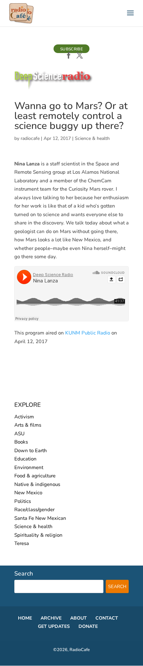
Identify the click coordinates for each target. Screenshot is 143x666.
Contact (106, 618)
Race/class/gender (34, 509)
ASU (19, 433)
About (78, 618)
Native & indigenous (37, 484)
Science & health (92, 138)
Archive (51, 618)
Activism (24, 416)
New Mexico (28, 492)
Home (25, 618)
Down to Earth (30, 450)
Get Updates (54, 626)
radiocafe (30, 138)
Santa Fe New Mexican (40, 518)
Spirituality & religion (38, 535)
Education (25, 458)
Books (21, 442)
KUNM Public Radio (87, 333)
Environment (28, 467)
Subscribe (71, 49)
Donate (88, 626)
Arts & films (27, 425)
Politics (22, 501)
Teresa (21, 543)
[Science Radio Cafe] (53, 88)
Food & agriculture (35, 475)
